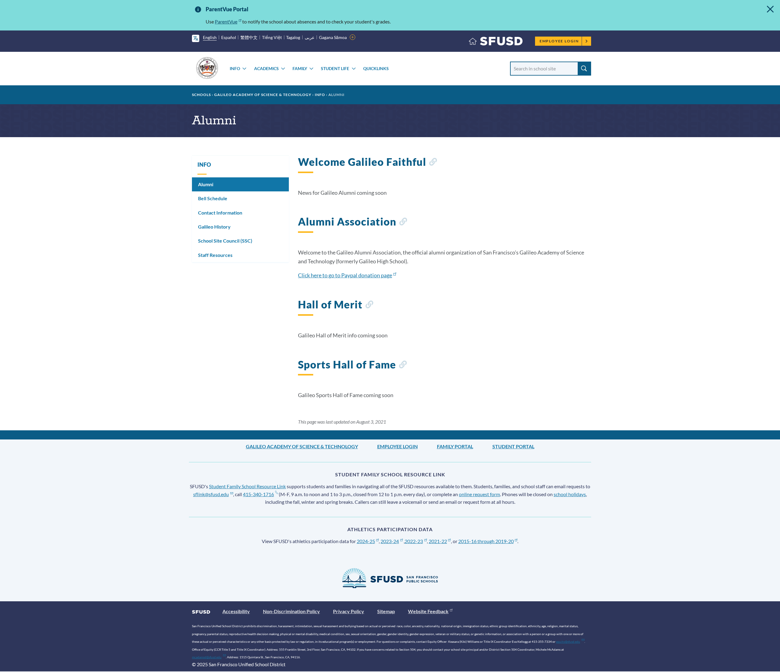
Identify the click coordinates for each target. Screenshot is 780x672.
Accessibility (236, 611)
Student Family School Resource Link (247, 486)
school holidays (570, 494)
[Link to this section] (433, 163)
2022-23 (414, 541)
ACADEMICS (266, 68)
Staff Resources (215, 255)
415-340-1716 (258, 494)
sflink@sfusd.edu (211, 494)
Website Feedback (428, 611)
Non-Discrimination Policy (291, 611)
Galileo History (214, 226)
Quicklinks (376, 68)
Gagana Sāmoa (333, 37)
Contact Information (220, 212)
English (210, 37)
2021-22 (438, 541)
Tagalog (293, 37)
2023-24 (390, 541)
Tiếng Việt (272, 37)
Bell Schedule (212, 198)
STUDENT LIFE (335, 68)
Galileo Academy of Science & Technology (262, 94)
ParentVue (226, 21)
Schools (201, 94)
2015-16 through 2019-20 (486, 541)
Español (228, 37)
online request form (479, 494)
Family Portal (455, 446)
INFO (235, 68)
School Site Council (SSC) (225, 241)
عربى (309, 37)
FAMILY (299, 68)
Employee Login (559, 41)
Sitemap (386, 611)
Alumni (205, 184)
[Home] (496, 42)
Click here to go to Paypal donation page (345, 275)
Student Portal (513, 446)
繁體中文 (248, 37)
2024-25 (366, 541)
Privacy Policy (348, 611)
